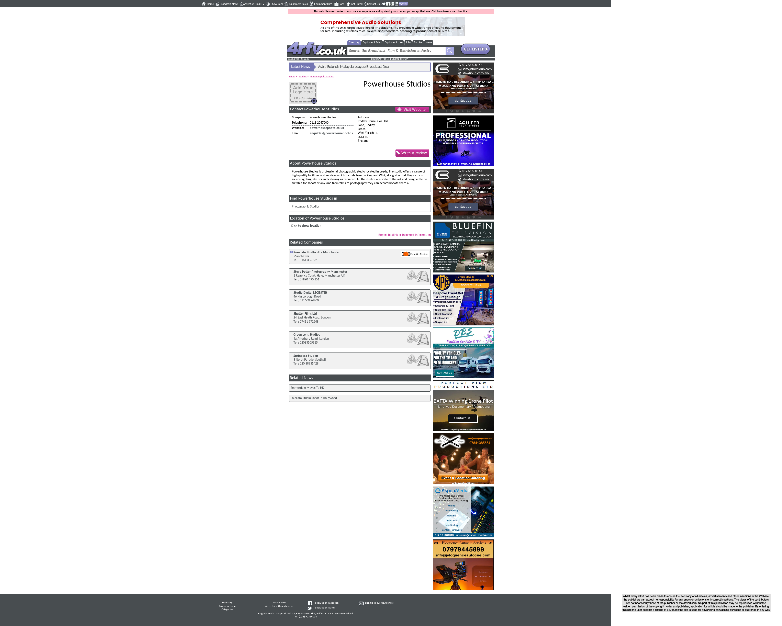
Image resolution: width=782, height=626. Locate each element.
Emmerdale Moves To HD (307, 388)
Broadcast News (229, 4)
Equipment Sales (298, 4)
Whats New (279, 603)
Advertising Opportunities (279, 606)
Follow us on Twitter (324, 608)
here (440, 11)
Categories (227, 609)
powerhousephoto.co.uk (327, 128)
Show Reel (277, 4)
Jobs (341, 4)
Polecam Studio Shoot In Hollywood (313, 398)
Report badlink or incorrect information (404, 235)
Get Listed (356, 4)
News (429, 42)
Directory (354, 42)
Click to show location (306, 225)
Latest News (300, 67)
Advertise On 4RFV (253, 4)
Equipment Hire (323, 4)
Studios (303, 76)
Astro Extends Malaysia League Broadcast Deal (354, 67)
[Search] (450, 51)
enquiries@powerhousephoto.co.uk (335, 133)
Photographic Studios (322, 76)
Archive (418, 42)
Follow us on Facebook (326, 603)
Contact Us (373, 4)
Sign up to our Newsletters (379, 603)
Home (210, 4)
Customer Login (227, 606)
